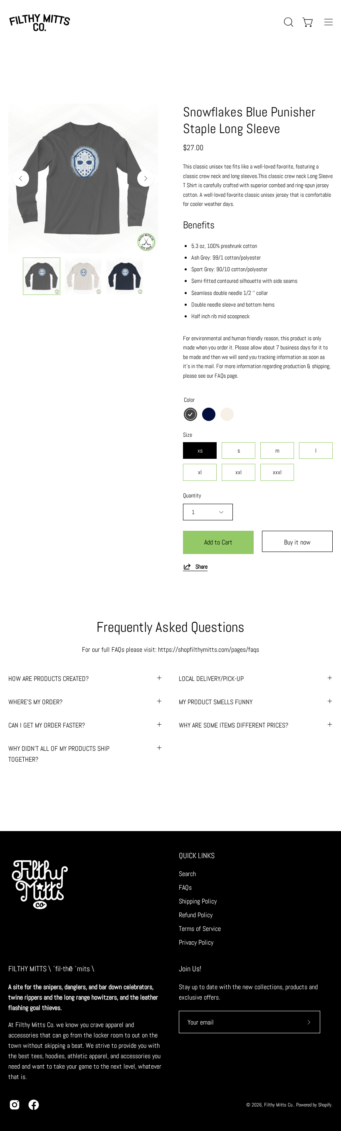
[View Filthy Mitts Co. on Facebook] (33, 1105)
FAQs (185, 887)
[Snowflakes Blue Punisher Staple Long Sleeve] (41, 276)
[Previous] (20, 178)
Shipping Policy (198, 901)
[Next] (145, 178)
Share (201, 566)
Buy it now (297, 542)
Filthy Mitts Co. (279, 1104)
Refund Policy (196, 915)
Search (187, 873)
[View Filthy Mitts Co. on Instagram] (14, 1105)
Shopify (324, 1104)
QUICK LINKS (197, 855)
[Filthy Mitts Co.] (39, 21)
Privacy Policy (196, 942)
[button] (288, 22)
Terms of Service (200, 928)
